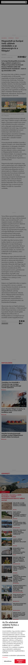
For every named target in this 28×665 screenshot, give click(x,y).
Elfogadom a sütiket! (20, 661)
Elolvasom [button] (5, 657)
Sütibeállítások (7, 661)
